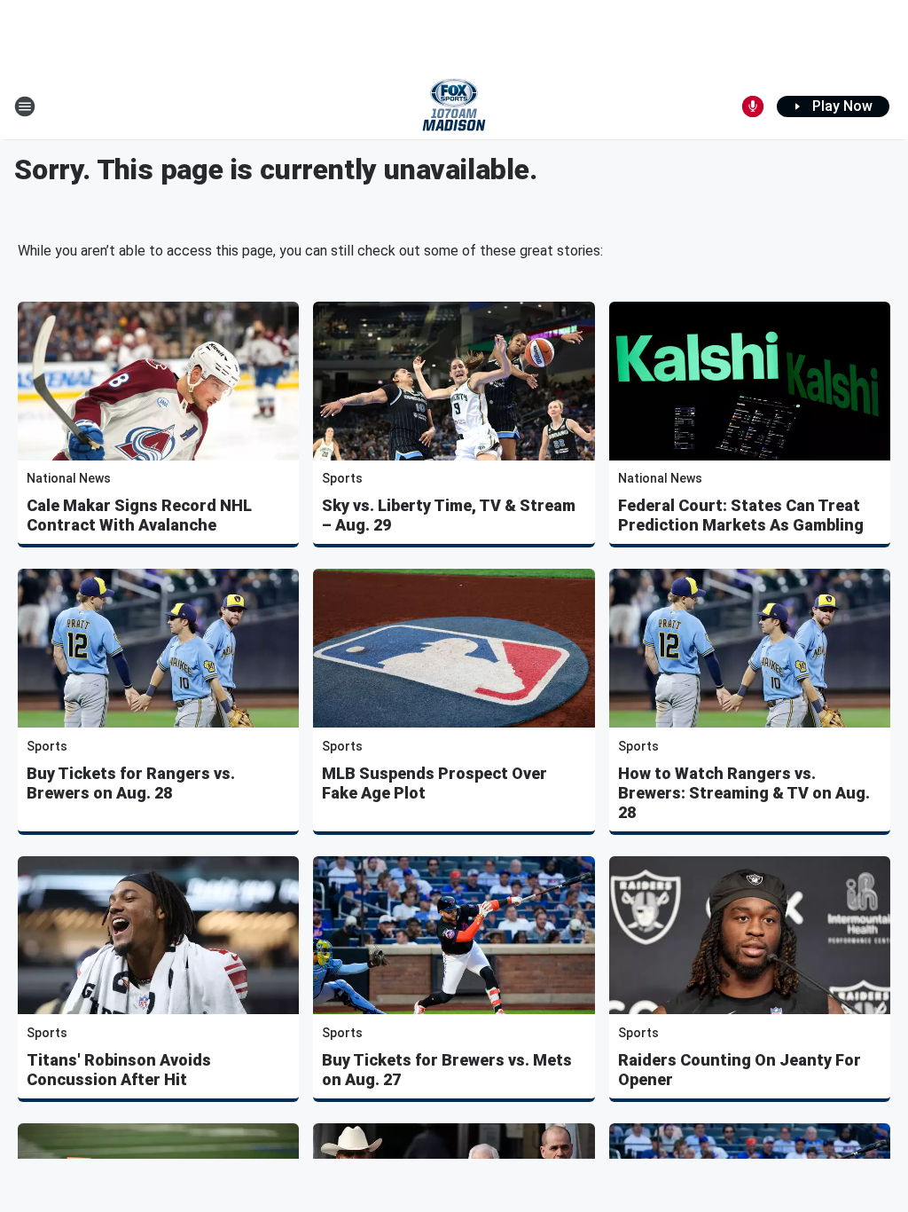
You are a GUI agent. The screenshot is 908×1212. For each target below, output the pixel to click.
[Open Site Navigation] (24, 106)
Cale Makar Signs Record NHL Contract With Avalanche (139, 515)
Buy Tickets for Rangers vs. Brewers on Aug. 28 (131, 783)
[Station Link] (454, 106)
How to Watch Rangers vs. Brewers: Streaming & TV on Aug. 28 (744, 793)
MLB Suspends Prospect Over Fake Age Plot (434, 783)
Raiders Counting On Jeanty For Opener (739, 1070)
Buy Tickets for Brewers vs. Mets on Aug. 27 (447, 1070)
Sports (342, 478)
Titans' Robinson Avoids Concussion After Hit (119, 1070)
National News (69, 478)
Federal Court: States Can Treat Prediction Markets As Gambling (741, 515)
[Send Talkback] (752, 106)
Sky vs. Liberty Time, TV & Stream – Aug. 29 (448, 515)
